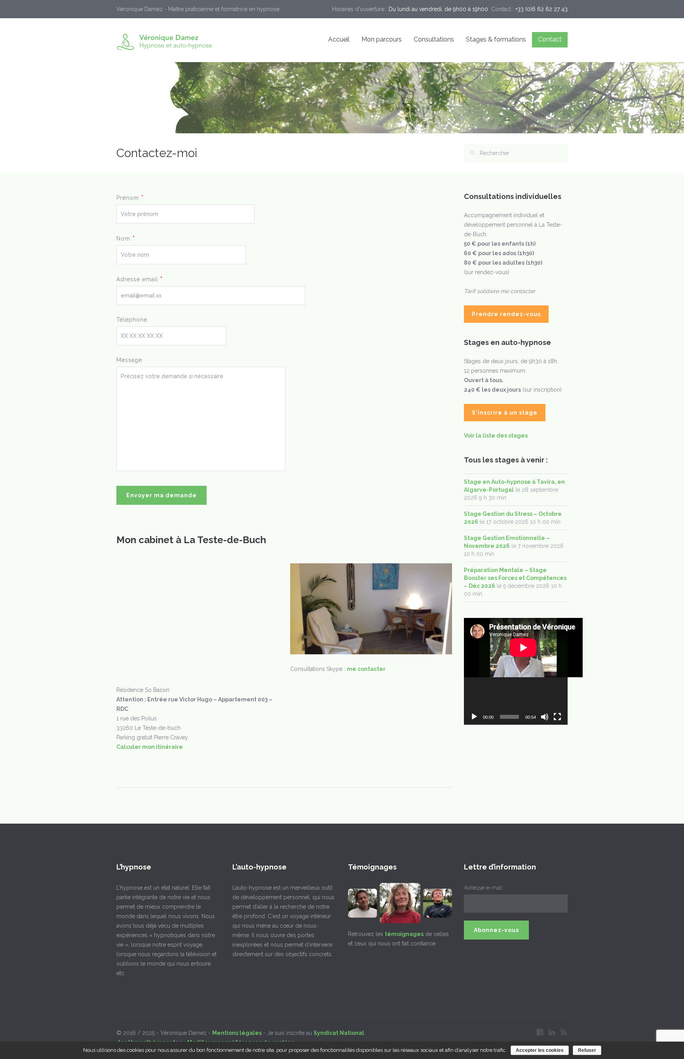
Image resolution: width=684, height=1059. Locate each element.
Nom (125, 238)
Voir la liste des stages (496, 435)
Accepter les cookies (540, 1050)
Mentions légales (237, 1033)
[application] (516, 671)
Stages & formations (496, 39)
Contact (550, 39)
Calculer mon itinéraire (149, 747)
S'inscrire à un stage (505, 412)
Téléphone (131, 319)
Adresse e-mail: (483, 888)
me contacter (366, 669)
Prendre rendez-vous (506, 314)
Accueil (339, 39)
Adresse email (139, 279)
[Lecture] (474, 717)
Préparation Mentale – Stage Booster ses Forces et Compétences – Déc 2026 (515, 578)
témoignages (404, 934)
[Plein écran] (557, 717)
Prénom (130, 197)
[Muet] (545, 717)
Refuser (587, 1050)
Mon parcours (381, 39)
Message (129, 360)
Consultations (434, 39)
